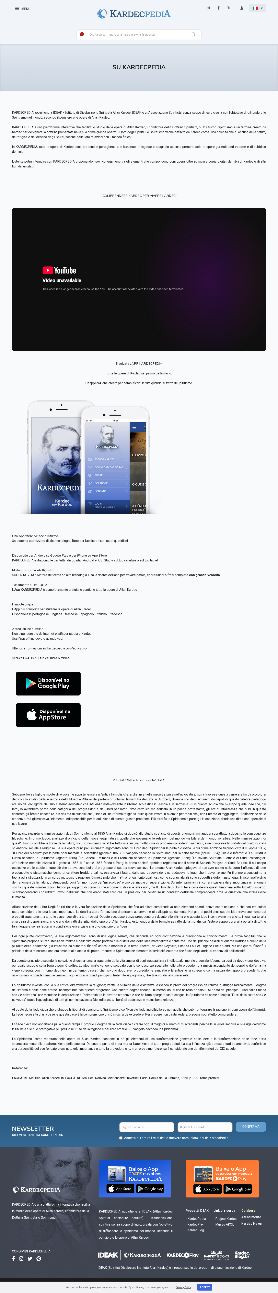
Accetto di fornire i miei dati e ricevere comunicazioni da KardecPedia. (176, 1138)
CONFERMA (250, 1127)
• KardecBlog (195, 1230)
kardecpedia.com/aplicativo (67, 648)
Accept (205, 1287)
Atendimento (251, 1217)
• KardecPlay (195, 1224)
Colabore (248, 1211)
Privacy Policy (183, 1287)
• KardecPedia (196, 1219)
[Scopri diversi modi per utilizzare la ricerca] (82, 34)
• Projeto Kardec (224, 1219)
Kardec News (251, 1224)
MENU (26, 9)
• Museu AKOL (223, 1224)
